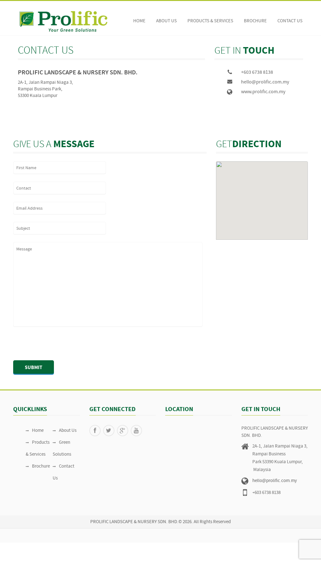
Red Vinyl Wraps (271, 552)
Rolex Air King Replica (121, 546)
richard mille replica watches (28, 546)
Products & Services (210, 21)
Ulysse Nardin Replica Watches (222, 546)
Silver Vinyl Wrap (16, 559)
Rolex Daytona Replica (89, 552)
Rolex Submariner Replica (41, 552)
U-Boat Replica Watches (167, 546)
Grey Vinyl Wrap (49, 559)
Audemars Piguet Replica (100, 406)
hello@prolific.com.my (265, 82)
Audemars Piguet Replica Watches (41, 406)
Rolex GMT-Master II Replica (139, 552)
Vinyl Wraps (77, 559)
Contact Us (290, 21)
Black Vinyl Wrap (237, 552)
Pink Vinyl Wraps (303, 552)
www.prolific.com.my (263, 91)
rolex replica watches (78, 546)
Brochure (255, 21)
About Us (166, 21)
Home (139, 21)
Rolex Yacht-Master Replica (193, 552)
